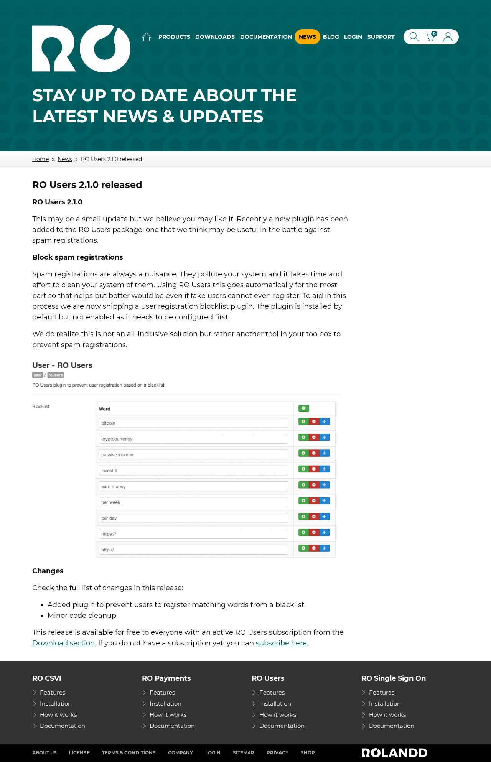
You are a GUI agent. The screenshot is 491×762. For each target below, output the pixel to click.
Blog (331, 36)
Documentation (266, 36)
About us (44, 752)
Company (180, 752)
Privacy (277, 752)
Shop (308, 752)
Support (381, 36)
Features (52, 692)
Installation (56, 703)
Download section (63, 643)
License (79, 752)
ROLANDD (395, 752)
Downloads (215, 36)
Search (413, 36)
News (307, 36)
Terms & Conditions (129, 752)
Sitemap (243, 752)
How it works (58, 714)
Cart (432, 37)
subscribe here (281, 643)
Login (353, 36)
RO (81, 48)
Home (146, 36)
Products (174, 36)
